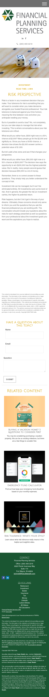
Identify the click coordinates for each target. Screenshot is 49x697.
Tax (24, 595)
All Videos (24, 605)
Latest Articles (24, 602)
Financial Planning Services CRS (11, 609)
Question (8, 358)
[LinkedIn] (22, 38)
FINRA (36, 654)
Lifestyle (24, 600)
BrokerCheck (6, 617)
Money (24, 598)
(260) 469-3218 (25, 43)
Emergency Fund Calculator (25, 485)
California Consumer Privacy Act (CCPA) (19, 643)
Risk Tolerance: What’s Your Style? (25, 536)
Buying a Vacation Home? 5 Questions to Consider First (24, 431)
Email (7, 343)
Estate (24, 590)
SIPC (39, 654)
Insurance (24, 593)
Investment (24, 588)
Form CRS (9, 611)
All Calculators (24, 607)
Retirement (24, 586)
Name (8, 329)
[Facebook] (25, 38)
